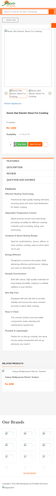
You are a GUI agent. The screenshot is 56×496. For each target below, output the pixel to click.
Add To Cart (35, 144)
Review (11, 173)
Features (13, 161)
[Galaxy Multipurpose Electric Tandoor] (28, 371)
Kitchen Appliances (12, 103)
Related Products (12, 363)
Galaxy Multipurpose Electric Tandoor (22, 377)
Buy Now (22, 144)
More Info (11, 20)
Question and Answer (21, 180)
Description (15, 167)
